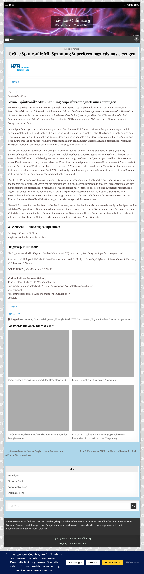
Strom (112, 319)
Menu (11, 5)
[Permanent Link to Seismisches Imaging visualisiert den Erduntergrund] (39, 353)
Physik (95, 319)
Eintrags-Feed (15, 481)
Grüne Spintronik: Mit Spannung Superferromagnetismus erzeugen (72, 53)
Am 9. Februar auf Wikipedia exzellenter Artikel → (109, 451)
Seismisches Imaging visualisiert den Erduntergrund (37, 380)
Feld (67, 319)
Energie (59, 319)
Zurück (15, 82)
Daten (37, 319)
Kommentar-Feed (17, 487)
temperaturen (124, 319)
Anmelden (13, 475)
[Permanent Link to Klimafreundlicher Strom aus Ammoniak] (103, 353)
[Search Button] (136, 39)
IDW (73, 319)
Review (104, 319)
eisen (51, 319)
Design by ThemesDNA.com (72, 543)
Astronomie (25, 319)
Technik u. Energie (71, 49)
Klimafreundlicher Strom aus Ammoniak (94, 380)
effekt (44, 319)
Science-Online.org (72, 20)
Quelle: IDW (14, 314)
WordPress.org (16, 492)
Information (83, 319)
